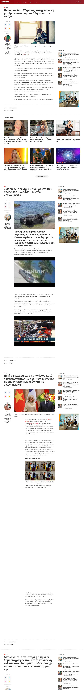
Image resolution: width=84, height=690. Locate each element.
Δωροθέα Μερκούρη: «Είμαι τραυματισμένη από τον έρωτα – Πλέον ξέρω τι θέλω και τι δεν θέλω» (70, 75)
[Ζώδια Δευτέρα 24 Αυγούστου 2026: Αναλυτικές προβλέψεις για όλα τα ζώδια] (68, 156)
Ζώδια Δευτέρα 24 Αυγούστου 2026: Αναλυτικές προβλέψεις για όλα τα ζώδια (67, 167)
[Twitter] (9, 24)
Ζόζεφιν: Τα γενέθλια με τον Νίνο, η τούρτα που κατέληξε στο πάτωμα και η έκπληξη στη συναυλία (15, 168)
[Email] (9, 28)
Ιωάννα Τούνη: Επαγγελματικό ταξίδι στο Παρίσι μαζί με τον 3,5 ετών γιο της (70, 83)
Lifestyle (7, 162)
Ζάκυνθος (12, 360)
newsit (11, 110)
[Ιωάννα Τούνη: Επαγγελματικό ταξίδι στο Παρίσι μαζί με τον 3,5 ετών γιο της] (42, 128)
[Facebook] (5, 24)
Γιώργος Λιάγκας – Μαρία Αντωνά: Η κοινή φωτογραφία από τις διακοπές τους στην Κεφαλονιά (7, 48)
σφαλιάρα (13, 641)
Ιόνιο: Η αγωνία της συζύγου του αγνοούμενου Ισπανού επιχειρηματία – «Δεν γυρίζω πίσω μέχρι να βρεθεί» (71, 61)
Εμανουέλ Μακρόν (34, 423)
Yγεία (59, 134)
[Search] (80, 2)
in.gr (11, 363)
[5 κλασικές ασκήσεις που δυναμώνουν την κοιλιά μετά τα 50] (68, 128)
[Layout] (5, 2)
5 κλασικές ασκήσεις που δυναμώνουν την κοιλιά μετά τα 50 (68, 139)
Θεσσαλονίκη (26, 54)
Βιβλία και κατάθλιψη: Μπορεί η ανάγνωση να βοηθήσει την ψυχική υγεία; (71, 54)
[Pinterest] (5, 28)
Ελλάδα (6, 7)
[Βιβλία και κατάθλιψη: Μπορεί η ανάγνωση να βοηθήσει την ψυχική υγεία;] (7, 217)
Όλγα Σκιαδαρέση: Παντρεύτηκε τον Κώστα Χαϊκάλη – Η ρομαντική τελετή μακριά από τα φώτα (42, 168)
